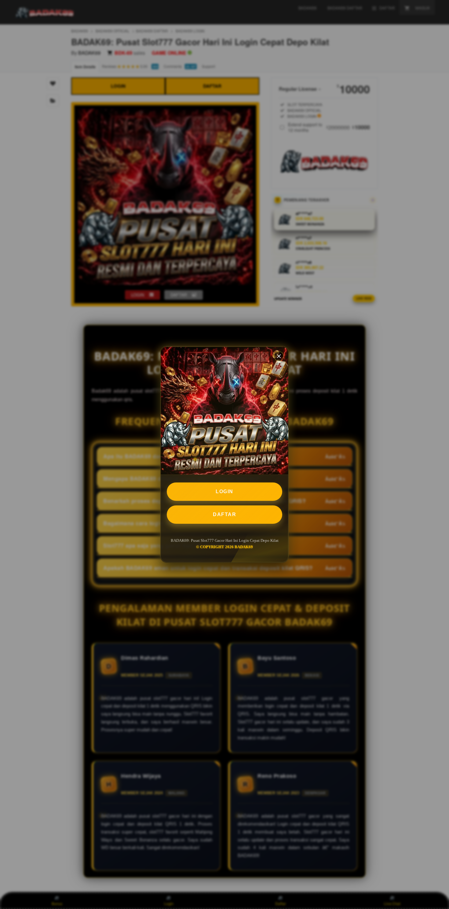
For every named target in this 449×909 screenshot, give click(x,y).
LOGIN (224, 491)
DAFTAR (224, 514)
